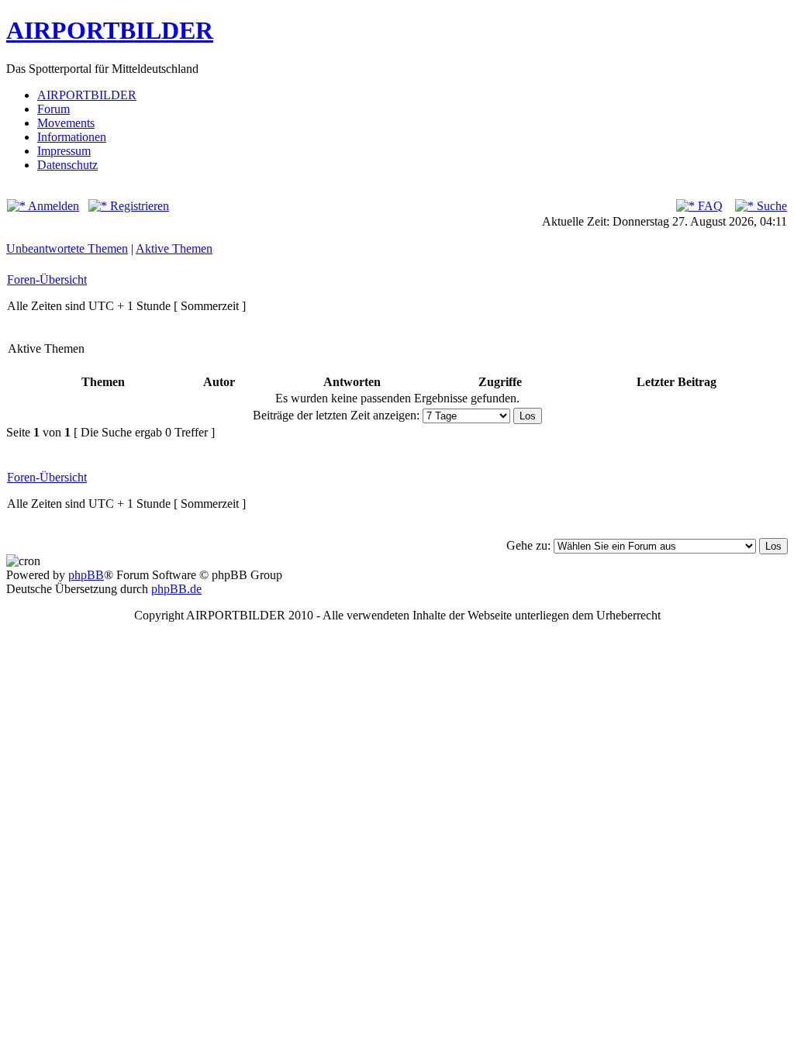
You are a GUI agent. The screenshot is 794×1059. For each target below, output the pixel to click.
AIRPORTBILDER (109, 30)
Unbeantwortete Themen (67, 248)
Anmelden (52, 205)
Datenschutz (67, 164)
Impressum (64, 150)
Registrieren (138, 205)
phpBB (86, 574)
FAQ (709, 205)
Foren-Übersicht (47, 279)
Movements (66, 122)
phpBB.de (176, 588)
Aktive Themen (174, 248)
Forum (53, 109)
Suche (770, 205)
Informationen (71, 136)
